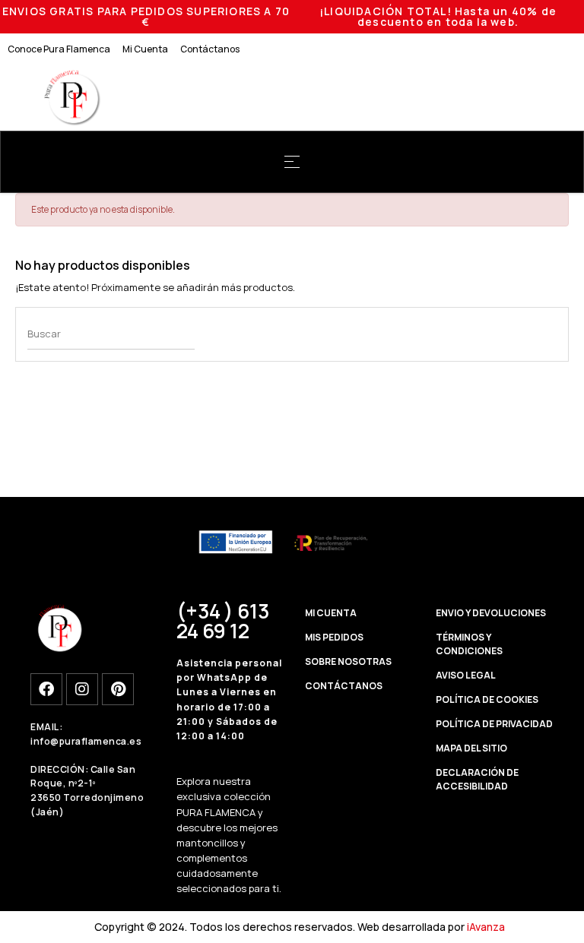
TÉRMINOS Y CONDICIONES (469, 644)
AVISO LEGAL (466, 675)
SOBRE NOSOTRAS (348, 661)
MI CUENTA (331, 612)
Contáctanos (210, 49)
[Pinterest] (118, 689)
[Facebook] (46, 689)
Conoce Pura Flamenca (59, 49)
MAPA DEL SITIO (471, 748)
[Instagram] (82, 689)
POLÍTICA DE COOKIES (487, 699)
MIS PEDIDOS (334, 637)
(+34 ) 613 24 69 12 (222, 620)
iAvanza (486, 926)
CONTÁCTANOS (343, 685)
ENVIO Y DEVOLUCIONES (491, 612)
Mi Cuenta (145, 49)
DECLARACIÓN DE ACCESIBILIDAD (477, 779)
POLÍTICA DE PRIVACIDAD (494, 723)
